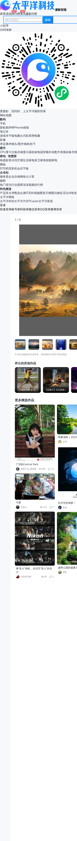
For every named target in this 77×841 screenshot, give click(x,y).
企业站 (4, 172)
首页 (3, 14)
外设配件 (54, 152)
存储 (20, 152)
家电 (3, 156)
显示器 (27, 152)
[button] (31, 280)
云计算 (30, 176)
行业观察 (17, 185)
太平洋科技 (7, 201)
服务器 (4, 176)
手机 (3, 123)
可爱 (18, 502)
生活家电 (28, 160)
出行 (3, 181)
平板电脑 (14, 136)
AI (69, 193)
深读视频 (28, 185)
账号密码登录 (20, 209)
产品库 (4, 193)
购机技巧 (29, 144)
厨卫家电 (40, 160)
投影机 (13, 168)
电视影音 (5, 160)
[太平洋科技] (27, 10)
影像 (3, 140)
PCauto (33, 201)
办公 (3, 164)
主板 (14, 152)
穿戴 (46, 152)
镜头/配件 (17, 144)
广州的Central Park (27, 464)
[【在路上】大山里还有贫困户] (56, 380)
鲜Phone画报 (20, 127)
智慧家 (12, 156)
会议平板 (23, 168)
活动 (8, 14)
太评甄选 (14, 193)
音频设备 (66, 152)
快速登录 (5, 209)
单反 (3, 144)
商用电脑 (34, 136)
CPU (3, 152)
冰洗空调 (17, 160)
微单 (8, 144)
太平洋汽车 (21, 201)
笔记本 (4, 132)
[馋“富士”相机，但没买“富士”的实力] (35, 539)
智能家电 (51, 160)
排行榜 (15, 14)
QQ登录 (45, 209)
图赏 (42, 193)
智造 (74, 193)
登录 (3, 205)
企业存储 (14, 176)
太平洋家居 (45, 201)
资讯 (23, 14)
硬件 (3, 148)
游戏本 (4, 136)
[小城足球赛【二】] (28, 380)
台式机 (24, 136)
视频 (37, 193)
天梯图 (49, 193)
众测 (23, 193)
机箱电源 (37, 152)
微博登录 (56, 209)
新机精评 (5, 127)
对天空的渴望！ (67, 502)
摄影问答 (31, 14)
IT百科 (30, 193)
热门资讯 (5, 185)
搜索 (48, 20)
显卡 (8, 152)
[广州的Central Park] (35, 433)
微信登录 (34, 209)
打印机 (4, 168)
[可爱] (35, 486)
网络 (23, 176)
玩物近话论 (61, 193)
